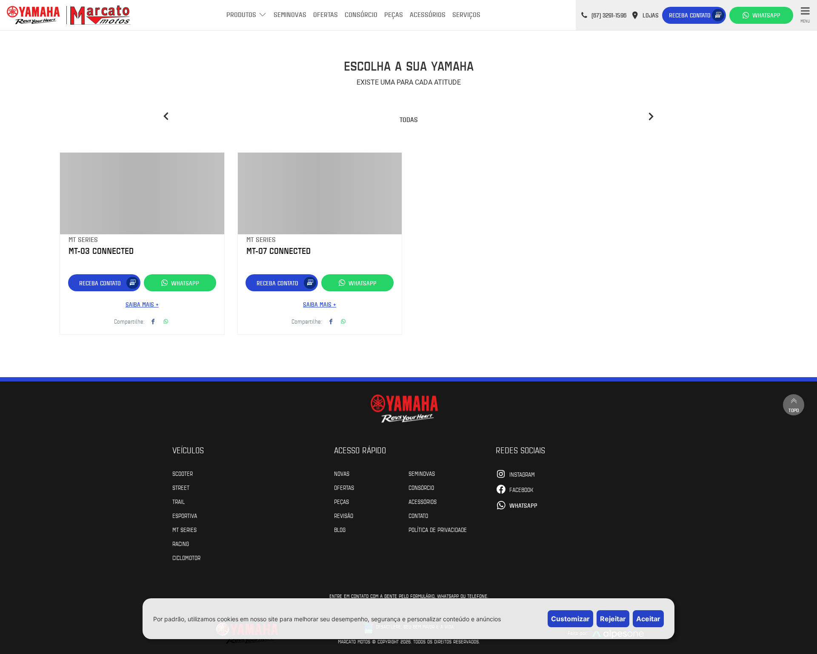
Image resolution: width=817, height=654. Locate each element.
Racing (180, 543)
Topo (793, 410)
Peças (393, 14)
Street (180, 487)
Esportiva (184, 515)
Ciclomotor (186, 557)
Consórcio (361, 14)
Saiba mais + (142, 304)
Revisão (343, 515)
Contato (418, 515)
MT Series (184, 529)
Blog (340, 529)
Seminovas (290, 14)
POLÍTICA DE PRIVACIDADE (437, 529)
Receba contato (690, 15)
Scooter (182, 473)
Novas (341, 473)
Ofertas (325, 14)
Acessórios (428, 14)
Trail (178, 501)
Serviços (466, 14)
